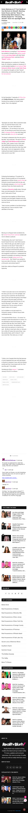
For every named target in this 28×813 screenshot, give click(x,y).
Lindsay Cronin (6, 22)
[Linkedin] (9, 28)
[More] (3, 30)
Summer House (6, 650)
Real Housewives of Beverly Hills (12, 613)
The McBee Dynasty (8, 654)
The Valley (5, 658)
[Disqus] (14, 477)
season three (21, 180)
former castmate (12, 235)
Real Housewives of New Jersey (11, 617)
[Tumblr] (16, 28)
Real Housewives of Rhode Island (12, 633)
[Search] (26, 2)
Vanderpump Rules (15, 382)
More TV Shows (6, 662)
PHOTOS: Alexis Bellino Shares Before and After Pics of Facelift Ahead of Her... (19, 779)
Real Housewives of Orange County (12, 625)
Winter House (6, 384)
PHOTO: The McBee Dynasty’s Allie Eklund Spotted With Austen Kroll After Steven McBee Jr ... (18, 676)
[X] (5, 28)
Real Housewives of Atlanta (10, 609)
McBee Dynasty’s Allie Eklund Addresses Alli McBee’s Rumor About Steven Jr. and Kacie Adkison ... (18, 579)
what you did (13, 134)
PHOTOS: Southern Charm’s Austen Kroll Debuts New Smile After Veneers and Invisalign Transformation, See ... (19, 566)
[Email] (18, 28)
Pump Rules (5, 379)
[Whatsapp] (14, 28)
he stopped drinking (9, 132)
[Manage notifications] (24, 809)
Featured (5, 377)
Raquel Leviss (6, 382)
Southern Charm (7, 646)
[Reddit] (7, 28)
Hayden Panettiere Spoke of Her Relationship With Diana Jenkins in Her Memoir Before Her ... (19, 527)
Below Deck (5, 605)
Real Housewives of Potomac (11, 629)
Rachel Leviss (13, 379)
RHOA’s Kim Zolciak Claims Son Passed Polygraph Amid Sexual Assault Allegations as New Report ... (19, 539)
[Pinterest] (12, 28)
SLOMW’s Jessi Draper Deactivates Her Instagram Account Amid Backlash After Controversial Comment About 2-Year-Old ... (18, 552)
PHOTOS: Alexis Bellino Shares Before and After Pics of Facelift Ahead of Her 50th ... (19, 700)
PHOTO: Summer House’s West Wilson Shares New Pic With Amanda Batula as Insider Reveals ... (18, 723)
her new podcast (6, 74)
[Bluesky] (23, 28)
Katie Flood (11, 377)
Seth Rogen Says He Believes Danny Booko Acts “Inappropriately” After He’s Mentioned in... (19, 790)
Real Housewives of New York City (12, 621)
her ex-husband (19, 66)
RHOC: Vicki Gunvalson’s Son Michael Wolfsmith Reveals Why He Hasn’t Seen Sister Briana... (19, 800)
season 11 (15, 369)
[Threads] (25, 28)
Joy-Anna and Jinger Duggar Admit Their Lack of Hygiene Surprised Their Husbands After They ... (19, 515)
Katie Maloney (20, 377)
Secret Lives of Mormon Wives (11, 642)
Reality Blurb (18, 810)
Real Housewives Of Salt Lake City (12, 637)
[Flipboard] (21, 28)
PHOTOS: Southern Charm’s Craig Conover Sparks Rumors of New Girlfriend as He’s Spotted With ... (19, 711)
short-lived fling (19, 184)
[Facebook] (3, 28)
